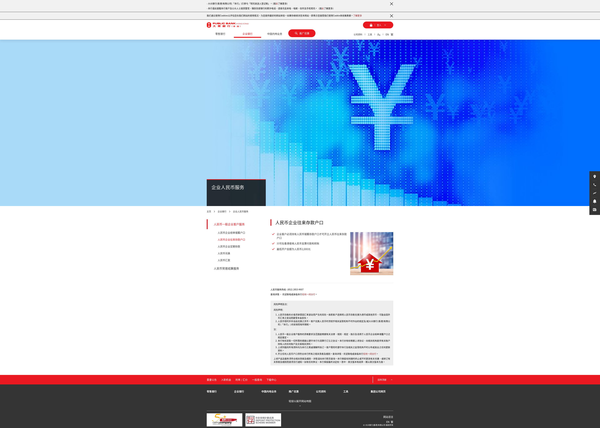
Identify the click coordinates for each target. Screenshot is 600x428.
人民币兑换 (224, 253)
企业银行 (222, 211)
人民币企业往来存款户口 (231, 239)
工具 (370, 34)
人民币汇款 (224, 260)
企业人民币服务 (240, 211)
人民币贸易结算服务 (226, 268)
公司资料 (358, 34)
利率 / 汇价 (241, 379)
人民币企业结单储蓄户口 (231, 232)
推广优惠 (294, 391)
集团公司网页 (378, 391)
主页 (209, 211)
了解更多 (357, 15)
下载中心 (271, 379)
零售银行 (212, 391)
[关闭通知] (391, 4)
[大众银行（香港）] (228, 25)
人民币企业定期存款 (229, 246)
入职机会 (226, 379)
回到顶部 (382, 379)
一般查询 (257, 379)
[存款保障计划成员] (263, 419)
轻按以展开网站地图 (300, 401)
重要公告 (212, 379)
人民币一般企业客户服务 (229, 224)
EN (387, 34)
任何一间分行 (308, 294)
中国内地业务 (268, 391)
